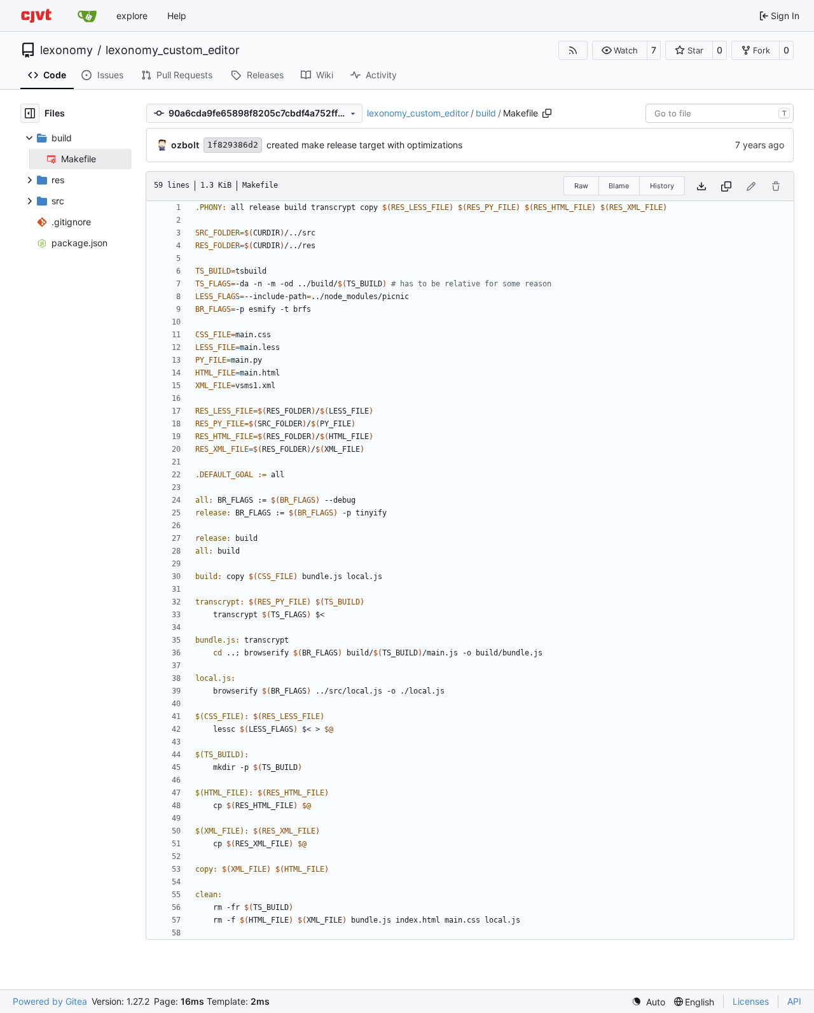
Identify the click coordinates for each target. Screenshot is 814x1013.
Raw (581, 185)
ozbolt (185, 144)
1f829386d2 (232, 145)
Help (176, 15)
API (794, 1001)
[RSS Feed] (573, 50)
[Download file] (701, 186)
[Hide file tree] (29, 113)
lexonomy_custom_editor (173, 50)
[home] (36, 16)
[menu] (648, 1001)
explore (132, 15)
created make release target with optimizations (364, 144)
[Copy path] (546, 113)
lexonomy (66, 50)
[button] (619, 50)
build (486, 113)
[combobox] (719, 113)
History (662, 185)
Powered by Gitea (50, 1001)
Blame (619, 185)
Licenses (751, 1001)
